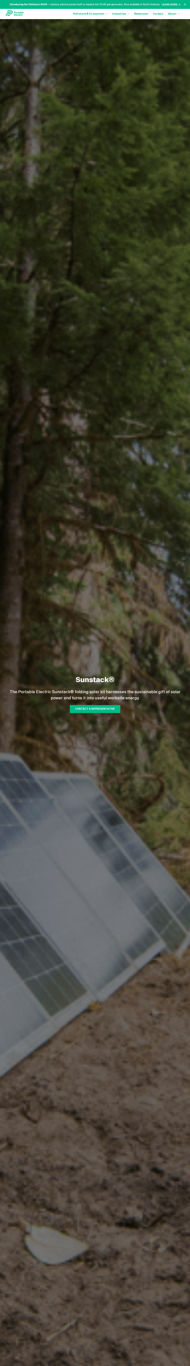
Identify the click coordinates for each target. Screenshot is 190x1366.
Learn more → (171, 4)
